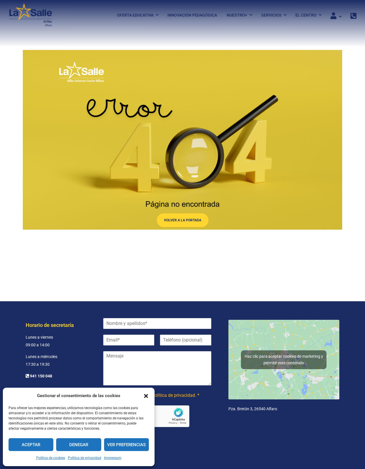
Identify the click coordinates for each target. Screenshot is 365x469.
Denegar (78, 444)
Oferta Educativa (135, 15)
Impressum (112, 458)
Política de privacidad (84, 458)
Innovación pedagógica (192, 15)
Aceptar (31, 444)
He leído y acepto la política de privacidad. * (155, 395)
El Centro (306, 15)
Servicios (271, 15)
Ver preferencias (126, 444)
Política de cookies (50, 458)
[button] (146, 396)
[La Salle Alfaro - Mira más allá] (31, 15)
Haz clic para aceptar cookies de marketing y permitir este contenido (284, 359)
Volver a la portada (182, 220)
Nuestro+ (237, 15)
